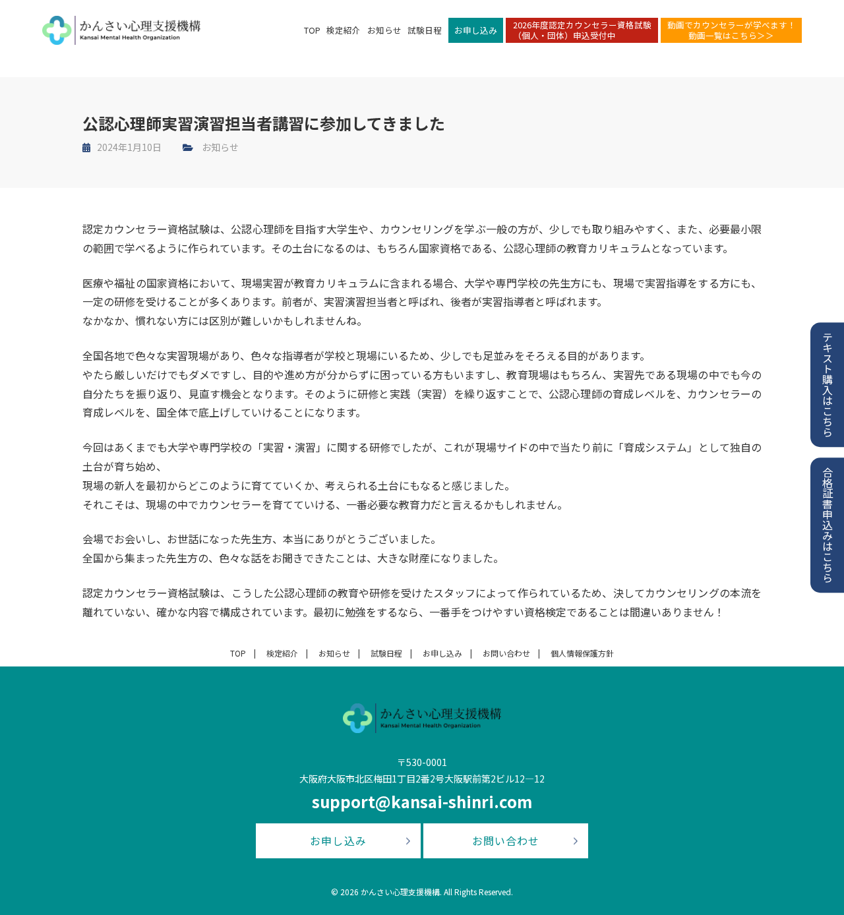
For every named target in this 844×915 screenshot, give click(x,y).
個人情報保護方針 (582, 653)
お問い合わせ (506, 653)
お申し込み (475, 30)
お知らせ (384, 30)
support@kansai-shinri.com (422, 801)
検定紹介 (343, 30)
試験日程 (424, 30)
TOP (312, 30)
